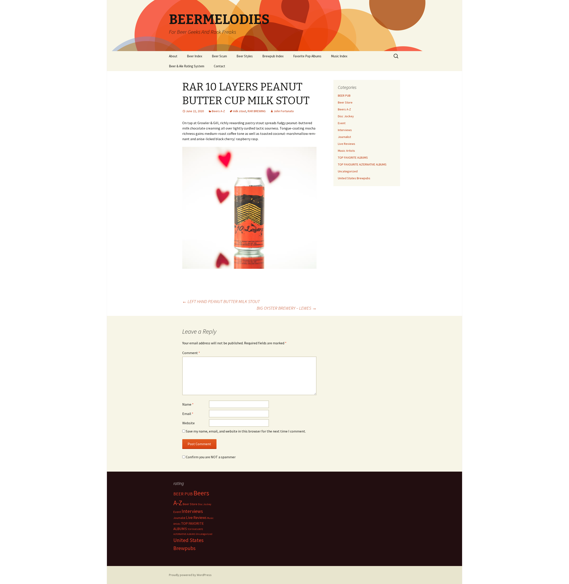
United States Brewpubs (354, 178)
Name (188, 404)
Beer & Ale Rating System (186, 66)
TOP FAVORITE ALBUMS (353, 157)
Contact (219, 66)
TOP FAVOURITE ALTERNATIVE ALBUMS (362, 164)
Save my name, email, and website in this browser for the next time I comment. (246, 431)
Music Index (339, 56)
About (173, 56)
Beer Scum (219, 56)
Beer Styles (244, 56)
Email (187, 413)
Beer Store (345, 102)
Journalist (344, 137)
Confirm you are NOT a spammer (210, 457)
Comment (191, 353)
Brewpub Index (273, 56)
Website (188, 423)
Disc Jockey (346, 116)
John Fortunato (284, 111)
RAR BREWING (257, 111)
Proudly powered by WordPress (190, 575)
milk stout (239, 111)
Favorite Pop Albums (307, 56)
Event (341, 123)
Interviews (345, 130)
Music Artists (346, 151)
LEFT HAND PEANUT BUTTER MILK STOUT (221, 301)
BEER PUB (344, 96)
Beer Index (194, 56)
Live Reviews (346, 144)
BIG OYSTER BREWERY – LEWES (287, 308)
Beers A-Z (218, 111)
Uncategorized (348, 171)
